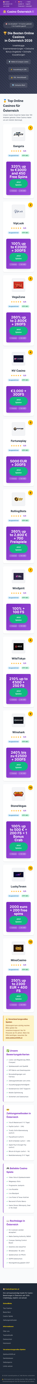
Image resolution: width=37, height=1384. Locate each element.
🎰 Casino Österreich (17, 11)
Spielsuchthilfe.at (9, 1354)
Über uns (6, 1331)
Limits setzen (8, 1366)
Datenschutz (7, 1339)
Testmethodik (8, 1335)
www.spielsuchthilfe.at (14, 1038)
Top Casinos (7, 1308)
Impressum (7, 1343)
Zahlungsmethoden (10, 1320)
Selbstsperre (7, 1362)
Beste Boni (7, 1312)
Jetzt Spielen (18, 183)
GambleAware (8, 1358)
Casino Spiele (8, 1316)
